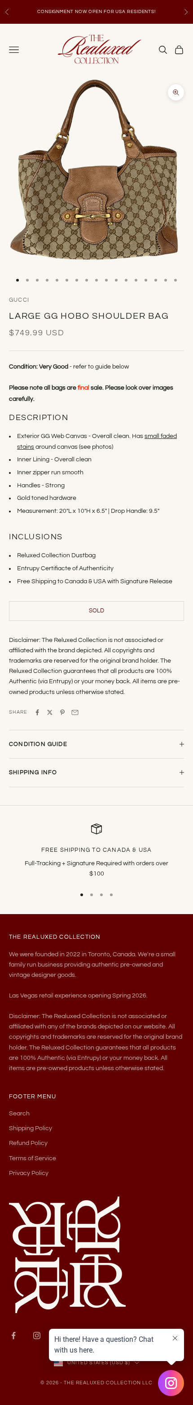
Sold (96, 610)
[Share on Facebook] (37, 712)
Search (19, 1113)
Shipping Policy (30, 1128)
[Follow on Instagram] (36, 1335)
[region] (96, 852)
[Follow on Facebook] (13, 1335)
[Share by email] (75, 712)
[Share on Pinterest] (62, 712)
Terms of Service (32, 1158)
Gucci (19, 300)
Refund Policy (28, 1143)
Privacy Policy (28, 1173)
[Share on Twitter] (49, 712)
